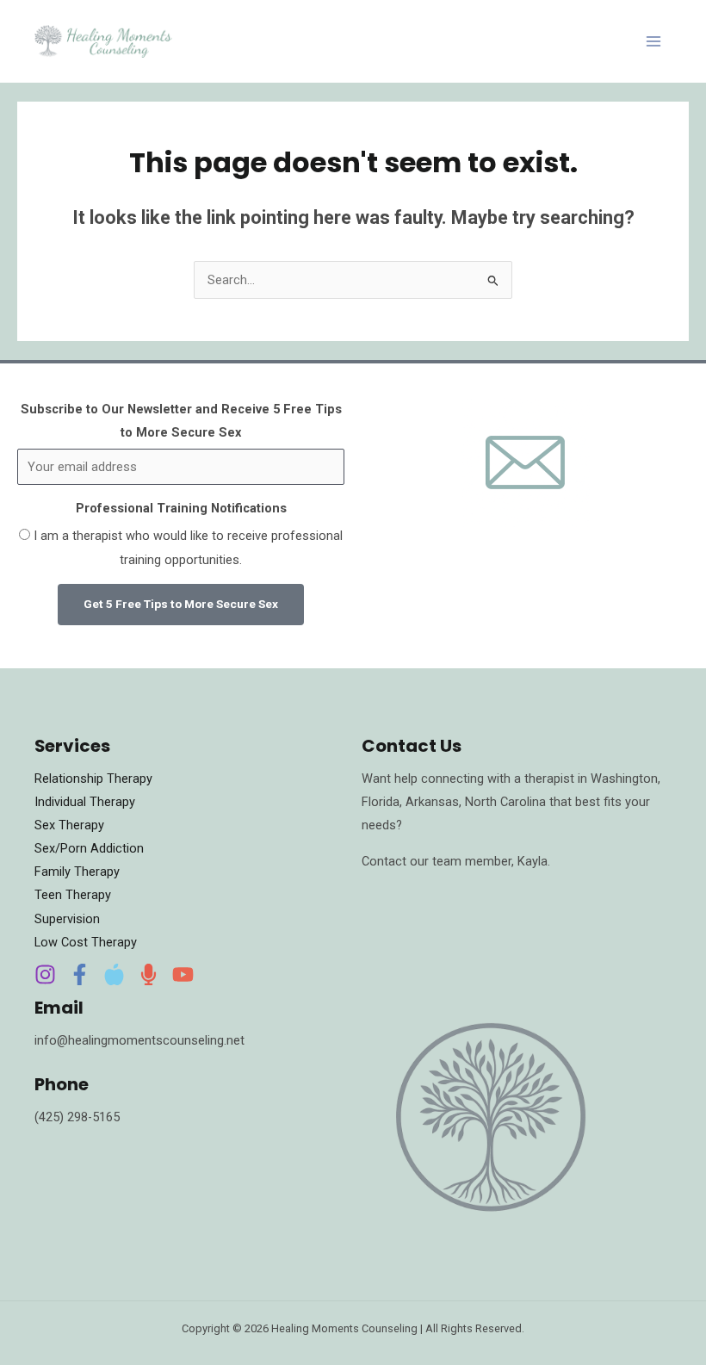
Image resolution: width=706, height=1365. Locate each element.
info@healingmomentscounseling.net (139, 1040)
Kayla (532, 861)
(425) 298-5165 (77, 1117)
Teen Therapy (72, 895)
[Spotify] (148, 974)
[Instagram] (45, 974)
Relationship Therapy (93, 778)
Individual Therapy (84, 802)
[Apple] (114, 974)
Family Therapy (77, 871)
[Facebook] (79, 974)
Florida (380, 802)
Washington (624, 778)
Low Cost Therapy (85, 942)
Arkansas (432, 802)
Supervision (67, 919)
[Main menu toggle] (653, 41)
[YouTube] (183, 974)
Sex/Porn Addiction (89, 848)
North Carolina (507, 802)
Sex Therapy (69, 825)
